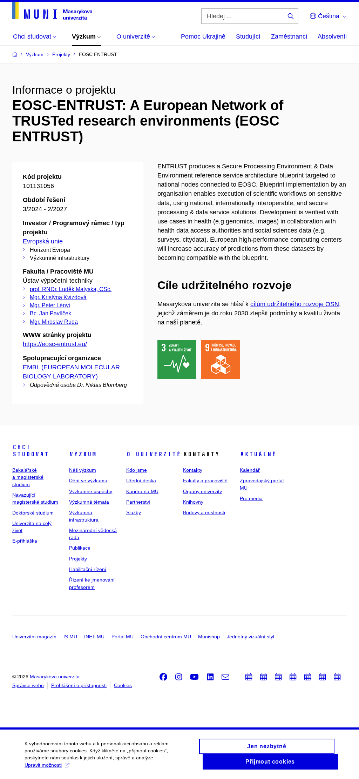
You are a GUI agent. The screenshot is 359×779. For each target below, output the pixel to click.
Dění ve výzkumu (88, 480)
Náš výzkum (82, 470)
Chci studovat (30, 450)
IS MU (70, 636)
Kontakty (192, 470)
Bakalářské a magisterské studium (27, 477)
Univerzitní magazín (34, 636)
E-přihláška (24, 541)
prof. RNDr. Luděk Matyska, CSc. (70, 289)
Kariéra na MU (142, 491)
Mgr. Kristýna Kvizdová (58, 297)
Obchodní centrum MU (166, 636)
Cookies (123, 685)
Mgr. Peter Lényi (50, 305)
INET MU (94, 636)
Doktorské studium (33, 513)
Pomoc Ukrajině (203, 36)
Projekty (78, 559)
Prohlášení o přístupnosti (79, 685)
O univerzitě (153, 454)
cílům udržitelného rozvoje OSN (294, 304)
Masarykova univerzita (55, 676)
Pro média (251, 498)
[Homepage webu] (52, 11)
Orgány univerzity (202, 491)
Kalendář (250, 470)
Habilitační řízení (87, 569)
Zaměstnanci (289, 36)
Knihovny (193, 502)
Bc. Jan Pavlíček (50, 313)
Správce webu (28, 685)
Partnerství (138, 502)
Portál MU (122, 636)
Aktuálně (258, 454)
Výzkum (82, 454)
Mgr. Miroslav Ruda (54, 322)
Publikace (79, 548)
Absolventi (332, 36)
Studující (248, 36)
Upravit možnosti (43, 765)
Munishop (209, 636)
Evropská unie (43, 241)
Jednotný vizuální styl (250, 636)
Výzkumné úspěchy (90, 491)
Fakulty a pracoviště (205, 480)
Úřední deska (141, 480)
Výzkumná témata (89, 502)
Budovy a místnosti (204, 512)
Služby (133, 512)
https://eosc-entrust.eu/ (55, 344)
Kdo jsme (136, 470)
